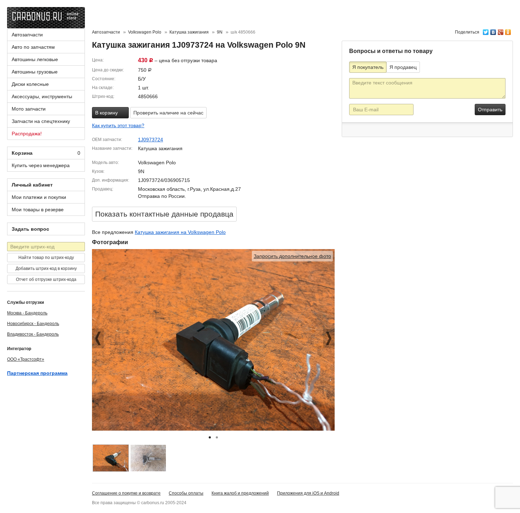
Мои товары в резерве (38, 209)
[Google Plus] (500, 30)
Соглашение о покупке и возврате (126, 493)
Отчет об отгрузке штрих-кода (46, 279)
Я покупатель (367, 67)
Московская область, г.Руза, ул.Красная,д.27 (189, 189)
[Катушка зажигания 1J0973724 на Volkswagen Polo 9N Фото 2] (148, 458)
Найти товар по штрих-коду (46, 257)
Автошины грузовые (35, 72)
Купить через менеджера (41, 165)
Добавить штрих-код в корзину (46, 268)
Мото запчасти (29, 109)
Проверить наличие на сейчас (168, 113)
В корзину (107, 113)
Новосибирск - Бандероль (33, 323)
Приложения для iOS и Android (308, 493)
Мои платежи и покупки (39, 197)
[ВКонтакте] (493, 30)
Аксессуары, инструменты (42, 96)
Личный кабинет (32, 185)
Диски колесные (30, 84)
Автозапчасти (27, 34)
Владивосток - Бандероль (33, 334)
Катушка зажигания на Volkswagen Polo (180, 232)
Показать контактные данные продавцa (164, 214)
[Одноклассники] (508, 30)
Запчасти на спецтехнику (41, 121)
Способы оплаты (186, 493)
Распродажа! (27, 133)
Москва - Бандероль (27, 313)
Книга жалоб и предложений (240, 493)
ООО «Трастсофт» (25, 359)
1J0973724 (150, 139)
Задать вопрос (30, 229)
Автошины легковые (35, 59)
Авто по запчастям (33, 47)
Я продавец (403, 67)
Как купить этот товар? (118, 125)
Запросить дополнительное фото (292, 256)
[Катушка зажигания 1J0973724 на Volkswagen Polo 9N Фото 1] (111, 458)
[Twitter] (486, 30)
